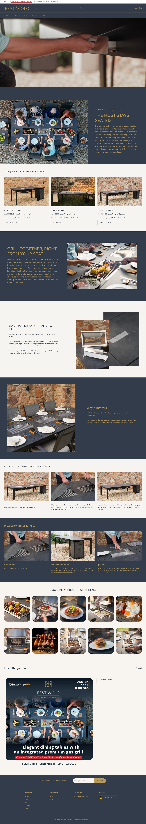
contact (35, 15)
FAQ (43, 15)
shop (16, 15)
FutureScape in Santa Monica (21, 2)
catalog (51, 799)
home (8, 15)
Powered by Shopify (81, 819)
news (26, 15)
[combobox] (58, 8)
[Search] (81, 8)
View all (139, 668)
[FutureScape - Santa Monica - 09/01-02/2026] (49, 719)
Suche (51, 796)
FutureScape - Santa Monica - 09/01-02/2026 (49, 763)
